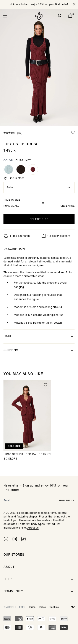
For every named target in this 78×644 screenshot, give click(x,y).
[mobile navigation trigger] (5, 15)
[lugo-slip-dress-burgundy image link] (39, 67)
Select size (39, 219)
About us (33, 527)
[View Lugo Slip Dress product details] (33, 169)
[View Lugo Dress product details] (21, 169)
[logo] (39, 16)
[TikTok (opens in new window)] (23, 539)
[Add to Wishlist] (73, 132)
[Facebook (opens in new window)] (6, 539)
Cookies (54, 607)
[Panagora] (73, 607)
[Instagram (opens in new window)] (14, 539)
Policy (42, 607)
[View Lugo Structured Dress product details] (8, 169)
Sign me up (66, 500)
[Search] (59, 15)
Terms (32, 607)
